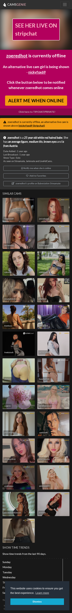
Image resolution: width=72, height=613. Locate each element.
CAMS (16, 4)
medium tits (36, 141)
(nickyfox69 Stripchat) (31, 125)
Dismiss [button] (37, 601)
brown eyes (50, 141)
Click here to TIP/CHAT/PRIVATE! (37, 111)
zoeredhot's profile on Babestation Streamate (37, 183)
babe (59, 137)
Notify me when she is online (37, 168)
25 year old (30, 137)
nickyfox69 (37, 72)
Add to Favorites (37, 175)
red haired (50, 137)
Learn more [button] (42, 593)
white (41, 137)
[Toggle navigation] (64, 4)
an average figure (18, 141)
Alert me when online (36, 100)
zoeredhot (16, 55)
